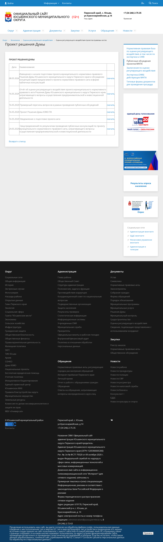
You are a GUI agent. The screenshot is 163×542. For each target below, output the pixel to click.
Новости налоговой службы (124, 386)
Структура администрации (71, 285)
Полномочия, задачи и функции (74, 288)
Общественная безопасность (19, 334)
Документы (55, 30)
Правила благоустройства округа (21, 392)
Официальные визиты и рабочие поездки (78, 334)
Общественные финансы (17, 338)
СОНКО (8, 361)
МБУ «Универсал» (14, 411)
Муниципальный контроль (123, 315)
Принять (148, 533)
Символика (115, 281)
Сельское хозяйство (15, 323)
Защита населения (67, 308)
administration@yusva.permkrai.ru (85, 519)
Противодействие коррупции (72, 292)
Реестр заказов (117, 345)
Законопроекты (118, 288)
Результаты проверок (68, 311)
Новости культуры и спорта (124, 401)
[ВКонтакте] (112, 420)
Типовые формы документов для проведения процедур (141, 83)
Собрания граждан (119, 292)
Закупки (75, 30)
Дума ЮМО (10, 365)
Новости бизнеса (118, 390)
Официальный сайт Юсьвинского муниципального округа (46, 17)
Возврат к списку (17, 141)
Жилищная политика (15, 346)
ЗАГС (7, 350)
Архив (8, 357)
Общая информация (15, 281)
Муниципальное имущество (19, 396)
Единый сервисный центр (18, 384)
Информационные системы (71, 319)
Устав (113, 277)
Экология (9, 308)
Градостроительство (120, 319)
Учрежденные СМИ (67, 323)
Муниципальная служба (70, 327)
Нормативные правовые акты (125, 285)
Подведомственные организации (74, 304)
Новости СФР (117, 378)
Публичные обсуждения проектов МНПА (139, 62)
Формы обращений (120, 296)
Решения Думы (117, 311)
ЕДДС (113, 397)
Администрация (31, 30)
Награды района (13, 296)
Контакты (66, 3)
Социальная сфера (14, 311)
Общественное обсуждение (124, 352)
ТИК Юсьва (10, 353)
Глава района (64, 277)
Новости (127, 30)
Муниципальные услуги (122, 308)
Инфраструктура (13, 327)
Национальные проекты (17, 369)
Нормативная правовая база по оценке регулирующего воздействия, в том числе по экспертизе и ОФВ (141, 52)
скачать (110, 78)
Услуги (92, 30)
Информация (50, 3)
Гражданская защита (15, 331)
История (9, 285)
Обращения (107, 30)
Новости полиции (119, 374)
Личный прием (65, 378)
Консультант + (117, 394)
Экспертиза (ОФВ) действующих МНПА (137, 76)
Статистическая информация (72, 315)
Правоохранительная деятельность (22, 342)
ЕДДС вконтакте (137, 236)
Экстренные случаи (14, 288)
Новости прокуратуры (121, 371)
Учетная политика (14, 376)
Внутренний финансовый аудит (73, 338)
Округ (11, 30)
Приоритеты (64, 331)
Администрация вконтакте (142, 231)
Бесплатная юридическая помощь (22, 373)
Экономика (10, 319)
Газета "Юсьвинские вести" (18, 315)
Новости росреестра (120, 382)
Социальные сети (13, 277)
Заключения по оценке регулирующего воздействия (141, 69)
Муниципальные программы (124, 304)
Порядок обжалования (121, 300)
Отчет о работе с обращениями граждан (78, 382)
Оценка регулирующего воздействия (128, 323)
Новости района (118, 367)
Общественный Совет (68, 281)
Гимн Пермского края (16, 304)
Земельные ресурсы (15, 399)
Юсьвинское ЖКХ (13, 388)
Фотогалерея (11, 292)
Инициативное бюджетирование (21, 380)
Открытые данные (14, 300)
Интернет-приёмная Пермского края (76, 374)
